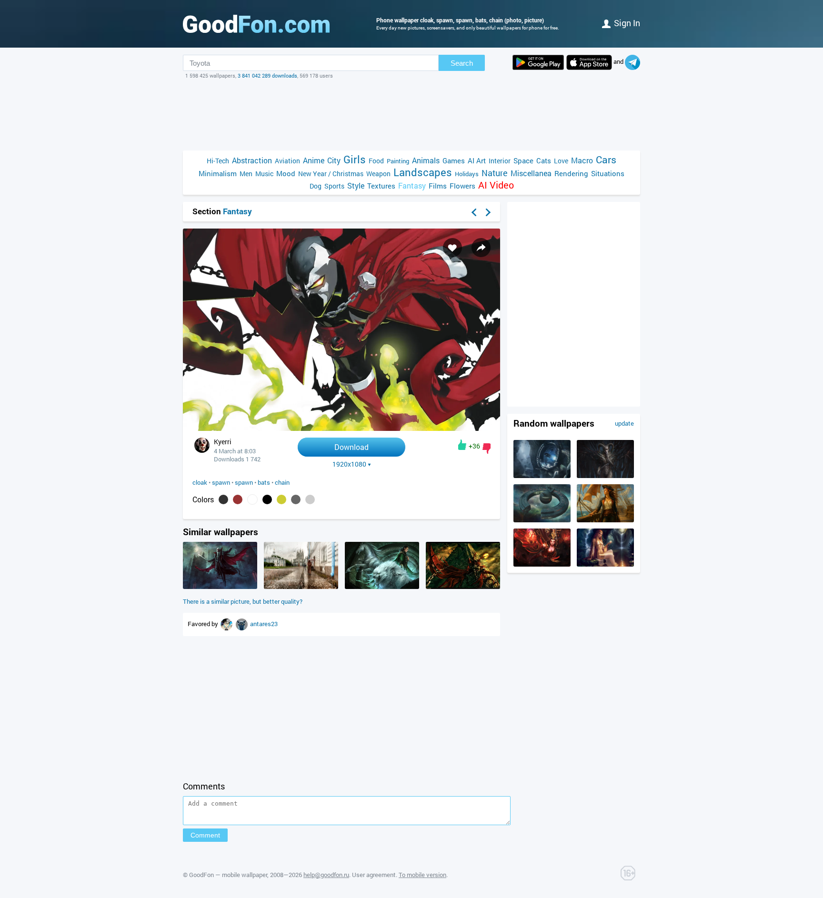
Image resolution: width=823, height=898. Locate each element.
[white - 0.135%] (252, 499)
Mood (285, 173)
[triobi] (227, 623)
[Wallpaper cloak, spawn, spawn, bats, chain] (341, 428)
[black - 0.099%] (267, 499)
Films (438, 185)
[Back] (474, 212)
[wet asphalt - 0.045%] (296, 499)
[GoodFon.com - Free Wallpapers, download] (256, 24)
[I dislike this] (486, 448)
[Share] (481, 247)
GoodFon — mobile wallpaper (228, 874)
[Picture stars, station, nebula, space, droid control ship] (542, 520)
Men (246, 173)
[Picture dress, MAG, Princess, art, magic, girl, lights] (542, 564)
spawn (221, 482)
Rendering (571, 173)
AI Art (477, 160)
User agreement (374, 874)
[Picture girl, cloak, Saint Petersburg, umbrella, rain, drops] (301, 586)
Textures (381, 185)
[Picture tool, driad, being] (605, 475)
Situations (607, 173)
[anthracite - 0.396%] (223, 499)
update (624, 423)
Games (453, 160)
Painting (398, 161)
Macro (582, 160)
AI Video (496, 185)
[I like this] (462, 444)
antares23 (264, 623)
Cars (606, 159)
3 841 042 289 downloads (267, 75)
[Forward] (488, 212)
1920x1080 (349, 464)
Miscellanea (531, 173)
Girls (354, 159)
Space (523, 160)
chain (282, 482)
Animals (426, 160)
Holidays (467, 174)
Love (561, 160)
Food (376, 160)
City (334, 160)
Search (462, 63)
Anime (313, 160)
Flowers (462, 185)
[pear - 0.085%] (281, 499)
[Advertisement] (411, 114)
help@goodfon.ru (326, 874)
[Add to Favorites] (452, 247)
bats (264, 482)
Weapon (378, 173)
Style (355, 185)
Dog (315, 185)
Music (264, 173)
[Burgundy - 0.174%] (237, 499)
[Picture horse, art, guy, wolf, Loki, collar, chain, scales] (382, 586)
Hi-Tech (218, 160)
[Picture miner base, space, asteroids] (542, 475)
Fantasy (412, 185)
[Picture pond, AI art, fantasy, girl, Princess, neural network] (605, 564)
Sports (334, 185)
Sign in (627, 23)
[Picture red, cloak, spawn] (463, 586)
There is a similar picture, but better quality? (242, 601)
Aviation (287, 160)
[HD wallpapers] (538, 62)
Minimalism (218, 173)
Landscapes (422, 172)
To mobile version (422, 874)
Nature (495, 173)
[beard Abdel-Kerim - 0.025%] (310, 499)
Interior (500, 160)
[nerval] (242, 623)
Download (351, 447)
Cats (543, 160)
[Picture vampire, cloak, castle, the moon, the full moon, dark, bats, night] (220, 586)
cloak (199, 482)
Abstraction (252, 160)
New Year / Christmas (330, 173)
